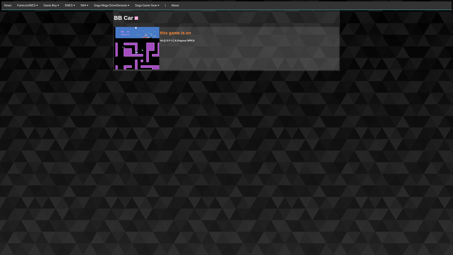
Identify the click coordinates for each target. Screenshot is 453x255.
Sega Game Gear (146, 5)
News (8, 5)
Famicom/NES (26, 5)
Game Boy (51, 5)
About (175, 5)
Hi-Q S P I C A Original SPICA (177, 40)
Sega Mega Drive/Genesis (111, 5)
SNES (69, 5)
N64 (84, 5)
